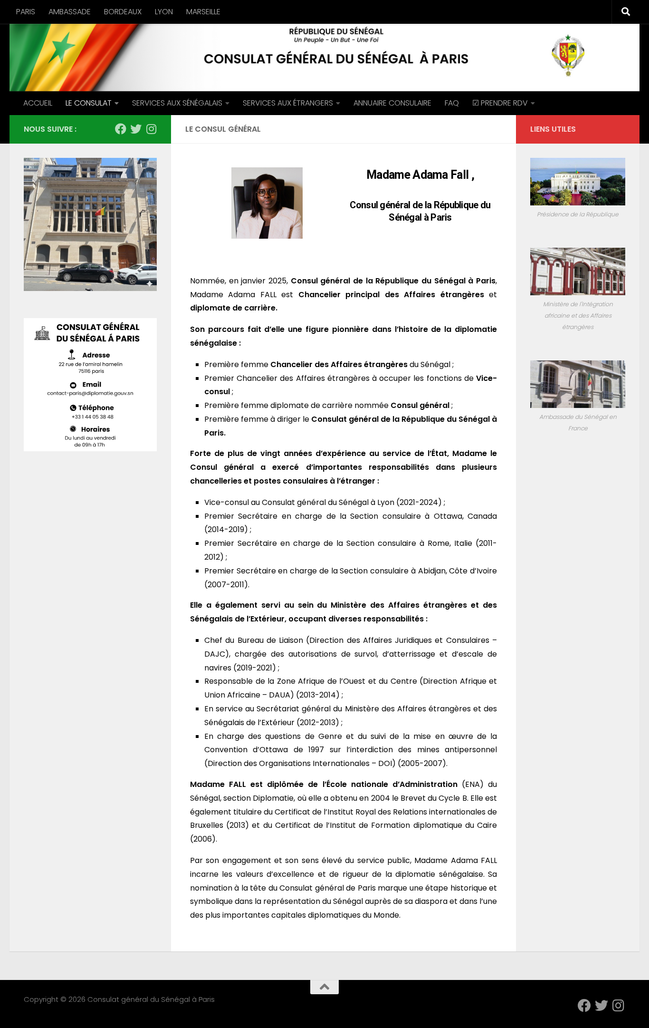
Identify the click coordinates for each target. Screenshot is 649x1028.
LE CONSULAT (89, 102)
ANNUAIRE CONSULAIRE (392, 102)
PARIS (25, 11)
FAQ (452, 102)
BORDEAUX (123, 11)
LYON (164, 11)
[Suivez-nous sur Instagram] (151, 129)
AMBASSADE (69, 11)
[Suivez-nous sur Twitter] (136, 129)
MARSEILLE (203, 11)
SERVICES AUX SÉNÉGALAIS (177, 102)
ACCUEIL (37, 102)
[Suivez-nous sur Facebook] (120, 129)
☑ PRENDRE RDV (500, 102)
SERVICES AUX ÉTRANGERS (288, 102)
